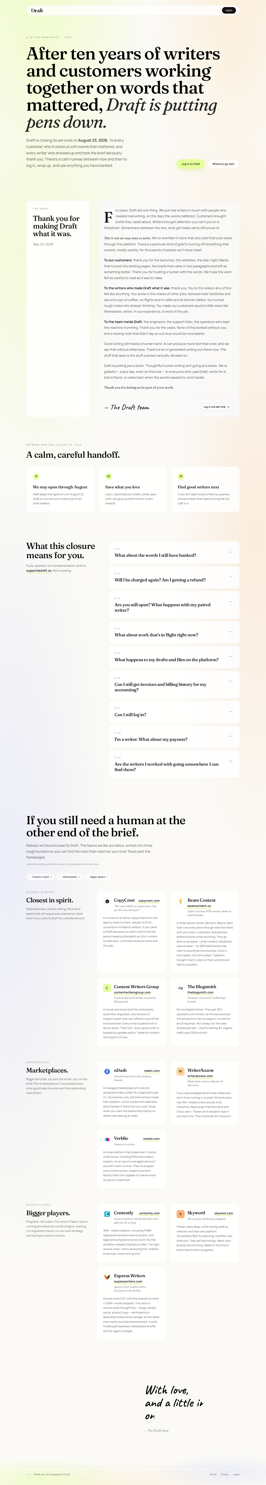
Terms (213, 1474)
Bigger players (97, 876)
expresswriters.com (128, 1281)
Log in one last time (216, 406)
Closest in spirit (40, 876)
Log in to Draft (191, 164)
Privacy (225, 1474)
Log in (229, 10)
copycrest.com (149, 901)
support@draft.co (38, 570)
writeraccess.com (200, 1076)
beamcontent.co (199, 906)
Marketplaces (70, 876)
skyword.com (223, 1213)
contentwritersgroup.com (132, 992)
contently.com (149, 1213)
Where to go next (223, 164)
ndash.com (152, 1071)
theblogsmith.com (200, 992)
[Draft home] (37, 10)
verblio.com (151, 1139)
